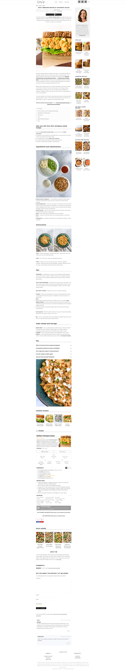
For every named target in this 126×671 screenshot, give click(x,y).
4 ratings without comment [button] (54, 568)
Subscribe (78, 657)
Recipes (61, 2)
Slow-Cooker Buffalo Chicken (62, 102)
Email (37, 599)
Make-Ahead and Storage (43, 118)
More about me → (82, 35)
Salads (44, 5)
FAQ (38, 120)
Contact (77, 656)
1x (66, 467)
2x (68, 467)
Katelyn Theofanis (40, 438)
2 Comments (60, 11)
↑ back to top (63, 651)
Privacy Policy (48, 656)
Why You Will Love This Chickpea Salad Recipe (48, 110)
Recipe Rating (39, 603)
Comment (38, 578)
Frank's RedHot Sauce (50, 475)
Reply (68, 631)
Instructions (40, 114)
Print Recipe (58, 14)
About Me (67, 2)
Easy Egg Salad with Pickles (49, 78)
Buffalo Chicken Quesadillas (53, 104)
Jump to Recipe (50, 14)
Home (56, 2)
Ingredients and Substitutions (44, 112)
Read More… (59, 559)
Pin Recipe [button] (63, 451)
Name (37, 594)
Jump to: (40, 108)
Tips (39, 116)
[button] (37, 448)
